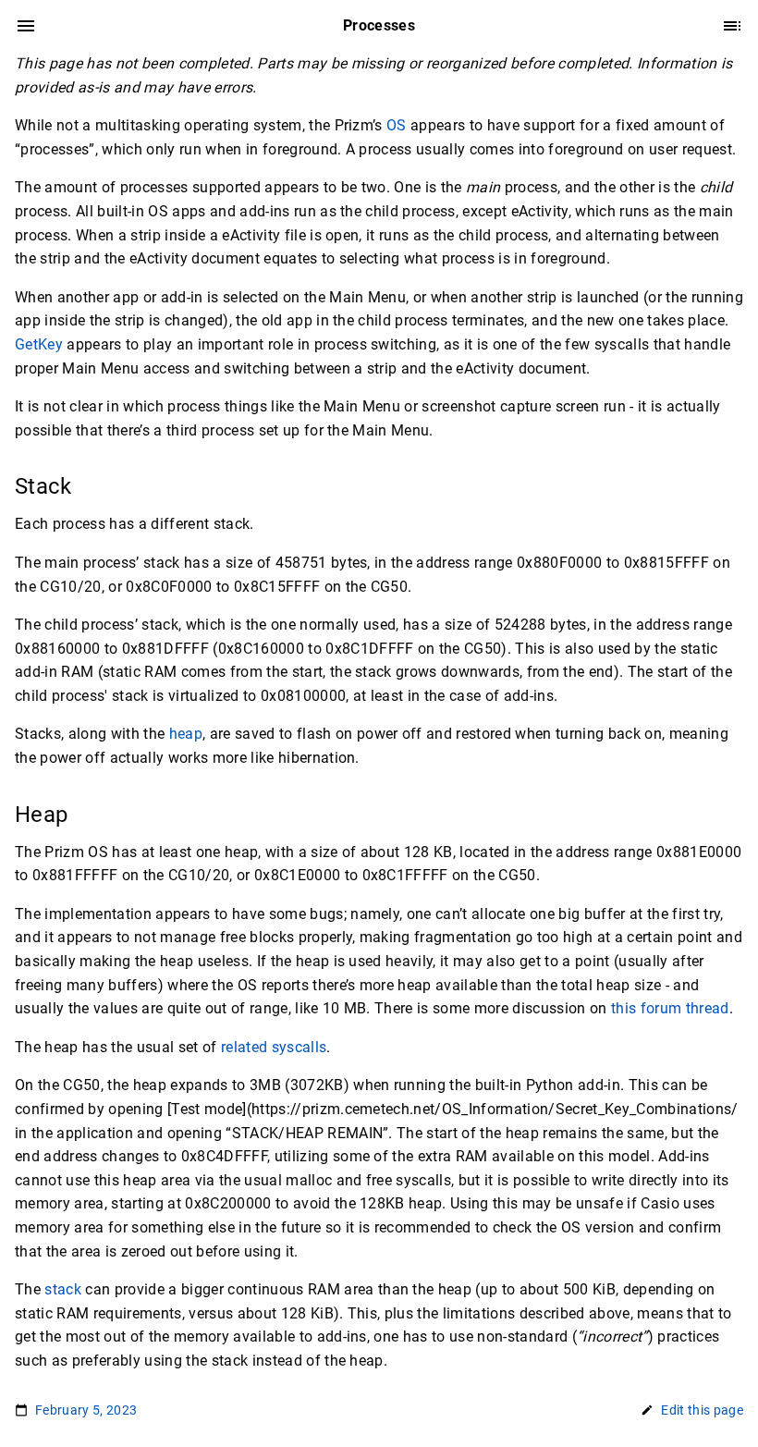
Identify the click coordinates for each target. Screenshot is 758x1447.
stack (62, 1289)
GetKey (39, 344)
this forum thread (670, 1008)
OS (396, 125)
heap (185, 733)
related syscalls (273, 1047)
